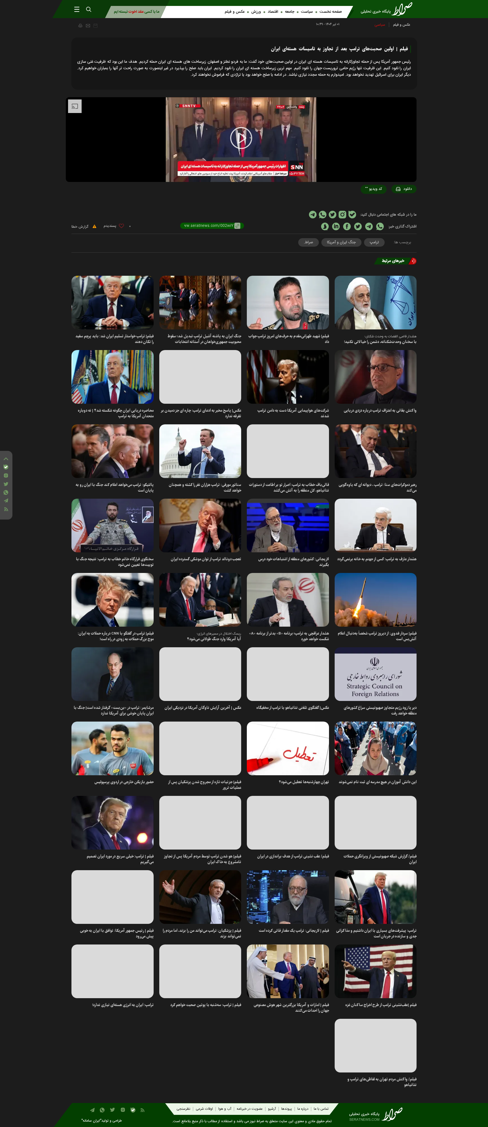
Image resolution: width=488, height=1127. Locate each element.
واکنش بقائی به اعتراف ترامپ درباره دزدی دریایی (380, 411)
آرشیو (272, 1109)
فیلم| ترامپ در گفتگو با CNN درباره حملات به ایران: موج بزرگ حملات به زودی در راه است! (116, 636)
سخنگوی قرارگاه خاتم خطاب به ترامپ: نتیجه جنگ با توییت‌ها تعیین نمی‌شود (115, 562)
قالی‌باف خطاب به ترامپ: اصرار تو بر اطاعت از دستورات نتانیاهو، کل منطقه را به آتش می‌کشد (289, 488)
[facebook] (346, 226)
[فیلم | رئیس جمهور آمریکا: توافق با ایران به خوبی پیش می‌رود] (112, 897)
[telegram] (368, 226)
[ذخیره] (95, 26)
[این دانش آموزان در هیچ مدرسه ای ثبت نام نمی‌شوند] (376, 748)
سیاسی (379, 25)
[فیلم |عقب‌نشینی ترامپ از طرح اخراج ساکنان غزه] (376, 971)
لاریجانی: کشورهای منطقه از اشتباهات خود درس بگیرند (293, 562)
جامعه (289, 12)
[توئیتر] (6, 484)
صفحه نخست (331, 12)
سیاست (307, 12)
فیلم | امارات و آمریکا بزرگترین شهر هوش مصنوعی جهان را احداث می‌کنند (291, 1008)
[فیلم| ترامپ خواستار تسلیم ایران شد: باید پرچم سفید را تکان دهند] (112, 302)
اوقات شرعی (204, 1109)
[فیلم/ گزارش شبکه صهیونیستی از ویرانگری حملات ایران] (376, 823)
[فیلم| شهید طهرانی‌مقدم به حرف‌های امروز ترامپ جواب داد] (288, 302)
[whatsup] (379, 226)
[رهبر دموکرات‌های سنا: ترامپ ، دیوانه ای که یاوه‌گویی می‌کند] (376, 451)
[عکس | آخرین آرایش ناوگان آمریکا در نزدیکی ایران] (200, 674)
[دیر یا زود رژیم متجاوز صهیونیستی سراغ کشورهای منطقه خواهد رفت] (376, 674)
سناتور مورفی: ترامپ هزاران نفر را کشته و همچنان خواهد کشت (205, 488)
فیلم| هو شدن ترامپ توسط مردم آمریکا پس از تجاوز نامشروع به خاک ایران (202, 859)
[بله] (6, 467)
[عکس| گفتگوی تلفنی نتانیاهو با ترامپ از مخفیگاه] (288, 674)
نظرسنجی (183, 1109)
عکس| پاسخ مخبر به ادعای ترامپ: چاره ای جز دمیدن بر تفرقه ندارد (201, 413)
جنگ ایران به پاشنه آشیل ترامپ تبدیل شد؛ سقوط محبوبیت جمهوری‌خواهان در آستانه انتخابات (204, 339)
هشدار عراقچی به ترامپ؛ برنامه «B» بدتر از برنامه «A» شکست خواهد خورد (289, 636)
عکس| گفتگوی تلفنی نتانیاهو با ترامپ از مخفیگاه (292, 708)
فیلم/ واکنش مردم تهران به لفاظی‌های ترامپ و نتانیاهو (382, 1082)
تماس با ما (321, 1109)
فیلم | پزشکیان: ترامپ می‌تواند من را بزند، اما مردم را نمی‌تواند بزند (202, 933)
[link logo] (388, 9)
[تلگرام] (6, 500)
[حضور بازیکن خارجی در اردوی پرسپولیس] (112, 748)
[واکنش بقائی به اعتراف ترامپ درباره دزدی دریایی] (376, 377)
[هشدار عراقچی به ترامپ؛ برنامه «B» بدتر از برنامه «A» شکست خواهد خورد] (288, 600)
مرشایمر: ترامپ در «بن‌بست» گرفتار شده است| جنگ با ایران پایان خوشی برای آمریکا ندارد (114, 710)
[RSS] (6, 509)
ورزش (256, 12)
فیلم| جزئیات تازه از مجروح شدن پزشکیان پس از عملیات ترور (204, 785)
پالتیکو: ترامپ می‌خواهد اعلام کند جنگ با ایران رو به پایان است (115, 488)
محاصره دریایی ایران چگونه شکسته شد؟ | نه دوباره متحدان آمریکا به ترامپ (116, 413)
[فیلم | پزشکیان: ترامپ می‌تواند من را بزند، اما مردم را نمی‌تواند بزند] (200, 897)
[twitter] (357, 226)
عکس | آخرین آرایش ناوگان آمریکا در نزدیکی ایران (203, 708)
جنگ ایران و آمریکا (341, 242)
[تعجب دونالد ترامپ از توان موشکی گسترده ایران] (200, 525)
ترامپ (374, 242)
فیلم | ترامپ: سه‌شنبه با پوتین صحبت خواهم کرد (205, 1005)
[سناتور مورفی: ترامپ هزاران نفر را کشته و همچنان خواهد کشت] (200, 451)
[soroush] (324, 226)
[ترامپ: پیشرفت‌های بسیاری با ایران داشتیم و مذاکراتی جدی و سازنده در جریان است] (376, 897)
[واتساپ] (6, 492)
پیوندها (286, 1109)
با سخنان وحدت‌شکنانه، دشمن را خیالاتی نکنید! (380, 342)
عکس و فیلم (235, 12)
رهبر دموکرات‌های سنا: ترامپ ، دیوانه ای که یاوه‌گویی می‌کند (378, 488)
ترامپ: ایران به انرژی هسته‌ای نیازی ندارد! (123, 1005)
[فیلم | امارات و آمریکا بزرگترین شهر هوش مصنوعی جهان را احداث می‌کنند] (288, 971)
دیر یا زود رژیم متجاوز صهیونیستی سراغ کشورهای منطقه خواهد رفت (380, 710)
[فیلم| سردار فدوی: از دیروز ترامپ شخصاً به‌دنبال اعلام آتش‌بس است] (376, 600)
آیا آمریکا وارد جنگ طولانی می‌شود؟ (214, 639)
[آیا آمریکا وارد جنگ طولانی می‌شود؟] (200, 600)
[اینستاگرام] (6, 475)
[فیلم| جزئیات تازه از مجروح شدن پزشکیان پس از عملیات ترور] (200, 748)
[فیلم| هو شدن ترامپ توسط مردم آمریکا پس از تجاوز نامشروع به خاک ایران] (200, 823)
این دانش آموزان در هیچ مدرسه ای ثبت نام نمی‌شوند (378, 782)
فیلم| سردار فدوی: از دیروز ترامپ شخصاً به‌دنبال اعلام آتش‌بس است (377, 636)
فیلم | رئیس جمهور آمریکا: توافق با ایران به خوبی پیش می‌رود (117, 933)
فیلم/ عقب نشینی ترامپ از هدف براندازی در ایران (293, 856)
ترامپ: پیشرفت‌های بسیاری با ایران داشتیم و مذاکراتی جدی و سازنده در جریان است (376, 933)
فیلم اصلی (396, 204)
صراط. (308, 242)
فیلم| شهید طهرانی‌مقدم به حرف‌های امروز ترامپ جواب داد (289, 339)
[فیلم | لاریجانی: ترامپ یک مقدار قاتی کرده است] (288, 897)
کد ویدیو (373, 189)
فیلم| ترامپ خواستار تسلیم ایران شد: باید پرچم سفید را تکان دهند (114, 339)
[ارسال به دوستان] (88, 25)
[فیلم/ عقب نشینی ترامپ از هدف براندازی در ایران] (288, 823)
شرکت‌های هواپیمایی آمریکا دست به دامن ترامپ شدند (293, 413)
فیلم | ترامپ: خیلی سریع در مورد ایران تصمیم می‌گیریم (120, 859)
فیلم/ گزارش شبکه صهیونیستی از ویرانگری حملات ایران (380, 859)
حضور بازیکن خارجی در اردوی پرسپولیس (124, 782)
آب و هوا (224, 1109)
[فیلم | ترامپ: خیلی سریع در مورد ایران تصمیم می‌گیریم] (112, 823)
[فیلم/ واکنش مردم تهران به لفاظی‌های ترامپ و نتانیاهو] (376, 1045)
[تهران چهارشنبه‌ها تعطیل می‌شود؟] (288, 748)
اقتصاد (273, 12)
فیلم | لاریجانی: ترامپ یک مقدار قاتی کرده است (294, 931)
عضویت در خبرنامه (250, 1109)
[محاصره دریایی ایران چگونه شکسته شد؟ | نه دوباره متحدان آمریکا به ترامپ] (112, 377)
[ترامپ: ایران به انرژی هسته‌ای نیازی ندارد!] (112, 971)
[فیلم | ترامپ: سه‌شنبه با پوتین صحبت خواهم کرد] (200, 971)
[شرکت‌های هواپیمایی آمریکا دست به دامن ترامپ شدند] (288, 377)
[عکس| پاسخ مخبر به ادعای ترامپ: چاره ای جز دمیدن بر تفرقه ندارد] (200, 377)
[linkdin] (335, 226)
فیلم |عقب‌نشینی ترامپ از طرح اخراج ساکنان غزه (381, 1005)
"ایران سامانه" (91, 1121)
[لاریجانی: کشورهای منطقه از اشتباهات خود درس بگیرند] (288, 525)
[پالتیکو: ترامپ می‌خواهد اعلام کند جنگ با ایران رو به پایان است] (112, 451)
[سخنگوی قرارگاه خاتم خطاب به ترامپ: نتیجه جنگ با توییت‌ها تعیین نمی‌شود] (112, 525)
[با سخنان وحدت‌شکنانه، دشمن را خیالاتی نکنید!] (376, 302)
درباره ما (302, 1109)
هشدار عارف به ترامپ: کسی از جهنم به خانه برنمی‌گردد (377, 559)
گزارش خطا (80, 227)
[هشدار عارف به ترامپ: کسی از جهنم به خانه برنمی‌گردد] (376, 525)
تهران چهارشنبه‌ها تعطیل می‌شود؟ (304, 782)
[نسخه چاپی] (80, 25)
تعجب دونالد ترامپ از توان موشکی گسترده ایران (206, 559)
